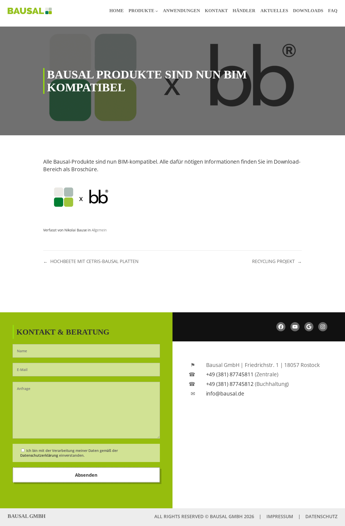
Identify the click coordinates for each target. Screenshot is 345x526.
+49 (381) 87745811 (230, 374)
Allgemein (99, 230)
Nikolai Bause (75, 230)
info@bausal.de (225, 393)
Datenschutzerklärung (39, 455)
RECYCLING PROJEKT (273, 261)
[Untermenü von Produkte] (156, 11)
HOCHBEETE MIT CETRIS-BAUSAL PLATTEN (94, 261)
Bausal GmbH (26, 516)
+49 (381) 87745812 (230, 383)
